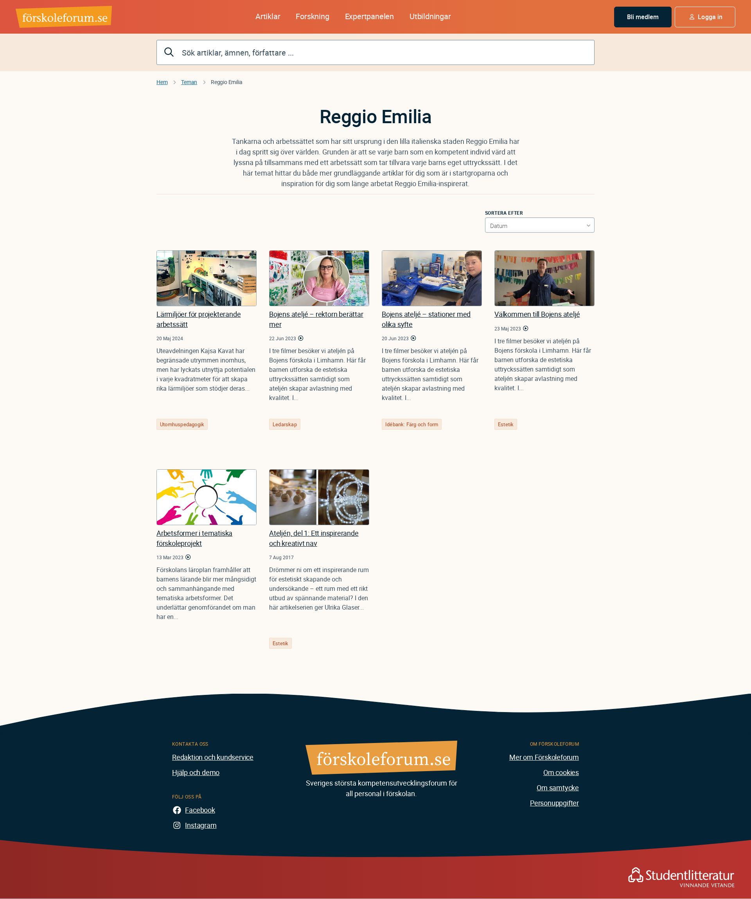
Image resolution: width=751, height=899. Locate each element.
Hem (161, 82)
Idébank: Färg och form (411, 424)
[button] (705, 17)
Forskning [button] (312, 16)
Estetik (506, 424)
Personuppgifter (554, 802)
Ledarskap (285, 424)
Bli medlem (643, 17)
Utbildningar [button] (430, 16)
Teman (189, 82)
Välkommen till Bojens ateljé (537, 314)
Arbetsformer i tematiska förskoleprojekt (194, 537)
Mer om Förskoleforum (544, 757)
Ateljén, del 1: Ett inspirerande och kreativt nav (314, 537)
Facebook (200, 810)
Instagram (200, 825)
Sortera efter (504, 213)
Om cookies (561, 772)
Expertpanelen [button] (369, 16)
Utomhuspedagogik (182, 424)
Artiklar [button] (267, 16)
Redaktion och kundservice (212, 757)
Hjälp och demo (195, 772)
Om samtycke (558, 787)
